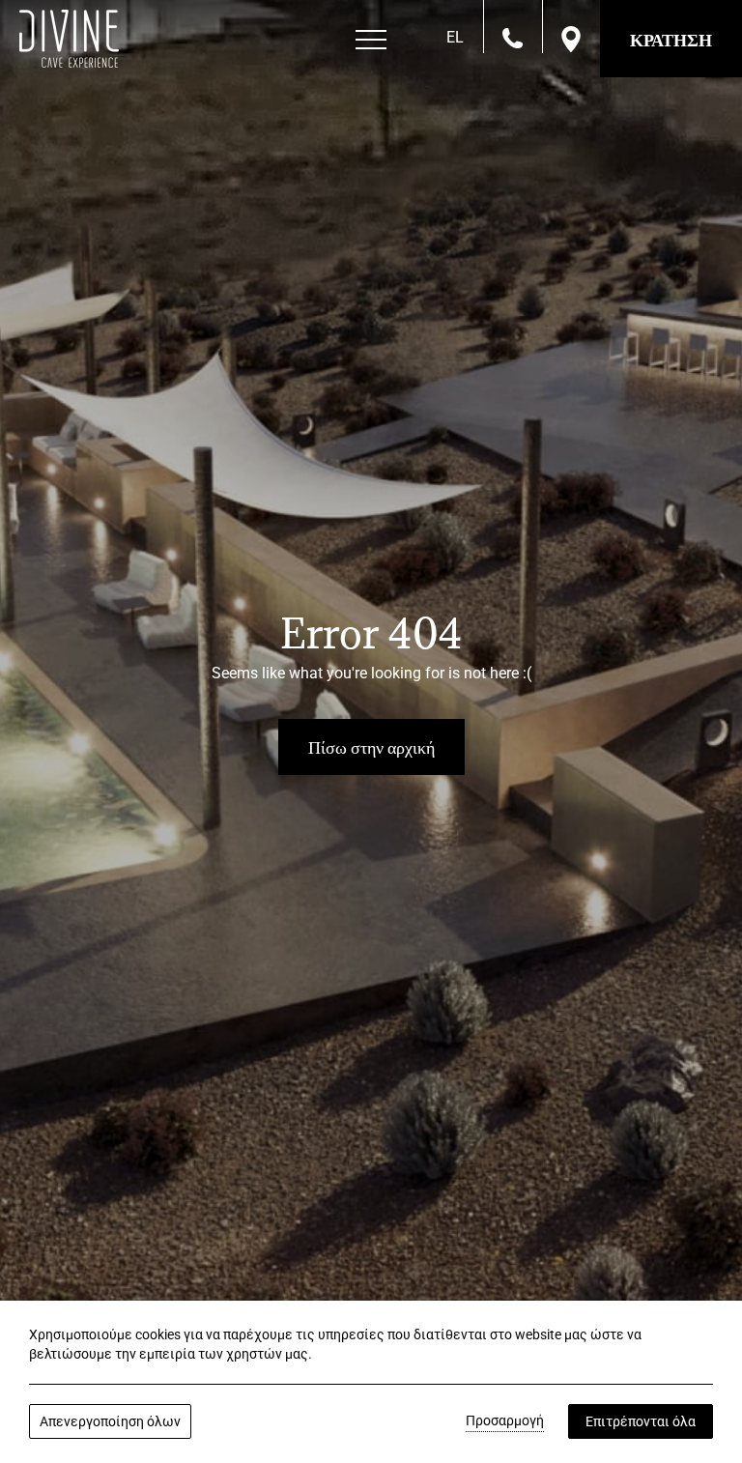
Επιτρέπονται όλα (640, 1421)
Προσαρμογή (505, 1420)
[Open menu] (371, 40)
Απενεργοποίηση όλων (110, 1421)
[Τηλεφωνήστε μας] (512, 37)
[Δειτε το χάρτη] (571, 38)
